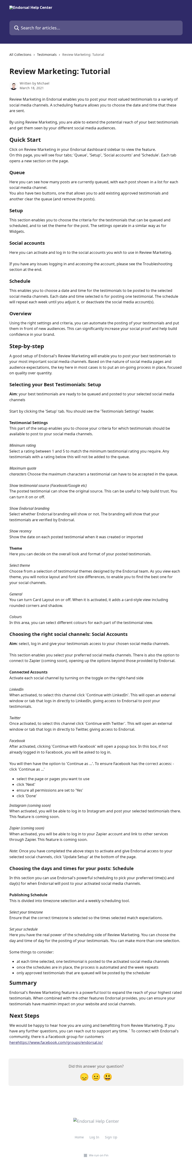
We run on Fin (98, 1155)
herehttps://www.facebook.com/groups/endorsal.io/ (56, 1042)
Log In (94, 1137)
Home (79, 1137)
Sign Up (111, 1137)
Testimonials (47, 54)
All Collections (20, 54)
